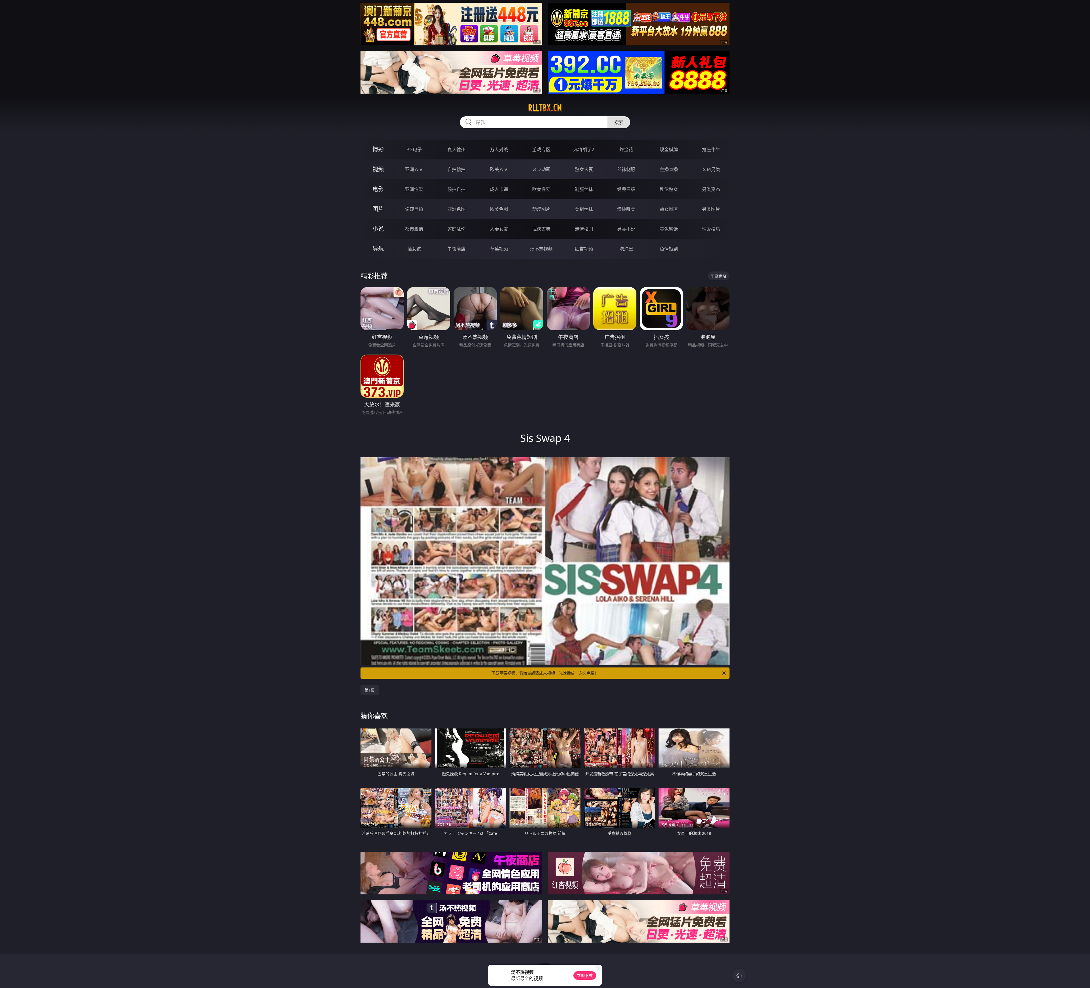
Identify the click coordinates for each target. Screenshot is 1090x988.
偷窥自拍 (414, 209)
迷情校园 (584, 229)
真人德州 (456, 149)
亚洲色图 (456, 209)
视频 (378, 169)
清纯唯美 (626, 209)
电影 (378, 189)
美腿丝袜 (584, 209)
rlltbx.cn (545, 107)
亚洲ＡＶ (414, 169)
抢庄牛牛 (711, 149)
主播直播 (669, 169)
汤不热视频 (541, 249)
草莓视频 (499, 249)
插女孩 (414, 249)
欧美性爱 (541, 189)
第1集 (369, 690)
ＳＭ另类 (711, 169)
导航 (378, 248)
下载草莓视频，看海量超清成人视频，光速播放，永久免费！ (545, 673)
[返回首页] (739, 975)
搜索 (618, 122)
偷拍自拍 (456, 189)
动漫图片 (541, 209)
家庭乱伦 (456, 229)
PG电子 (414, 149)
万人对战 (499, 149)
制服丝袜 (584, 189)
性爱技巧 (711, 229)
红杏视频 (584, 249)
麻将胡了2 (583, 149)
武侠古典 (541, 229)
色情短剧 (669, 249)
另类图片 (711, 209)
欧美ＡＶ (499, 169)
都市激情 (414, 229)
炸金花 (626, 149)
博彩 (378, 149)
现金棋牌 (669, 149)
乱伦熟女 (669, 189)
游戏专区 (541, 149)
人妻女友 (499, 229)
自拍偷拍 (456, 169)
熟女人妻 (584, 169)
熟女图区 (669, 209)
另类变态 (711, 189)
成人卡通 (499, 189)
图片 (378, 209)
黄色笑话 (669, 229)
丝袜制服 (626, 169)
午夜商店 (456, 249)
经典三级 (626, 189)
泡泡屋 (626, 249)
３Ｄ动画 (541, 169)
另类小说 (626, 229)
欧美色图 (499, 209)
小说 (378, 229)
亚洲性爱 (414, 189)
